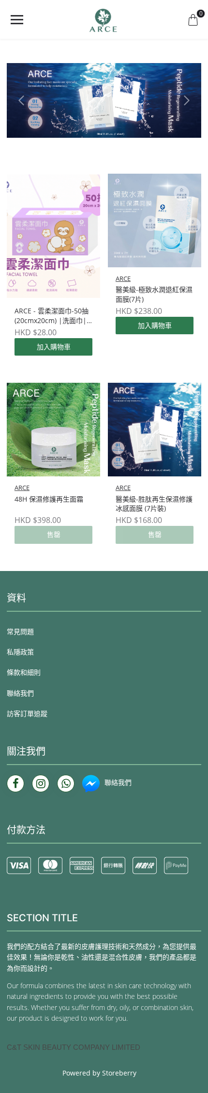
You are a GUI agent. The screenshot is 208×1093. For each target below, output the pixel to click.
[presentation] (21, 100)
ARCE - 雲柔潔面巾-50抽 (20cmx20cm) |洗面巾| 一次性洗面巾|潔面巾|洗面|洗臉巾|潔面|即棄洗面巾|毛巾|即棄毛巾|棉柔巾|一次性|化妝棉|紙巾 (52, 316)
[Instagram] (40, 783)
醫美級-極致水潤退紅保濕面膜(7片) (154, 294)
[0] (193, 19)
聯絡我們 (20, 693)
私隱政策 (20, 651)
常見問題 (20, 631)
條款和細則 (24, 672)
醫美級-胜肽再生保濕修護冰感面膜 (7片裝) (154, 503)
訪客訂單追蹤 (27, 713)
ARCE (123, 278)
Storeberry (119, 1072)
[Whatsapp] (65, 783)
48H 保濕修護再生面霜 (49, 499)
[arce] (104, 19)
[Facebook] (15, 783)
